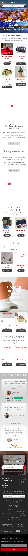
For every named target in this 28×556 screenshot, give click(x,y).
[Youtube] (20, 501)
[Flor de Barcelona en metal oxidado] (7, 318)
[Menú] (2, 2)
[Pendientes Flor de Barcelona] (21, 258)
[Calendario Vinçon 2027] (7, 49)
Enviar (23, 496)
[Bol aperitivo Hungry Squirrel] (21, 352)
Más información (14, 143)
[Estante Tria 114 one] (21, 318)
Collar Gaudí (7, 265)
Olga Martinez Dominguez (17, 415)
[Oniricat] (14, 2)
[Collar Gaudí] (7, 258)
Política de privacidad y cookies (19, 553)
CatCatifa (21, 56)
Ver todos (14, 308)
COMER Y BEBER (14, 337)
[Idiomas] (25, 2)
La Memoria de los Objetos (14, 152)
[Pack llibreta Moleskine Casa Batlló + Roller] (21, 72)
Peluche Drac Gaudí (7, 79)
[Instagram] (7, 501)
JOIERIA (14, 243)
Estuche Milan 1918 (21, 230)
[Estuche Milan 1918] (21, 223)
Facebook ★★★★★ (14, 416)
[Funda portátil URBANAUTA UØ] (7, 223)
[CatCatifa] (21, 49)
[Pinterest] (16, 501)
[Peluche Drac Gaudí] (7, 72)
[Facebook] (12, 501)
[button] (26, 321)
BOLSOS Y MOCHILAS (14, 208)
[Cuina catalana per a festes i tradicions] (7, 352)
